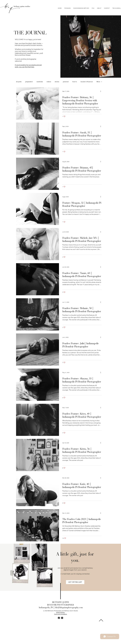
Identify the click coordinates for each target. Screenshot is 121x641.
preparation (29, 81)
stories (57, 81)
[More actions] (101, 91)
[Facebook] (59, 618)
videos (49, 81)
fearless (64, 129)
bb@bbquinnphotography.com (69, 607)
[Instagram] (62, 618)
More (98, 81)
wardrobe (40, 81)
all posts (18, 81)
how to (74, 81)
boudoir (64, 93)
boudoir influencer (87, 81)
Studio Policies (60, 612)
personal (66, 81)
